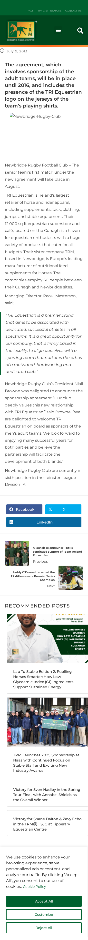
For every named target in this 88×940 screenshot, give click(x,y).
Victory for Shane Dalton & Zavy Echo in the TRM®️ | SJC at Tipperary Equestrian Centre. (47, 824)
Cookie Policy (34, 886)
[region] (44, 892)
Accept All (44, 901)
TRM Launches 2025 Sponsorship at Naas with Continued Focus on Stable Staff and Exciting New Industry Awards (46, 763)
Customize (44, 914)
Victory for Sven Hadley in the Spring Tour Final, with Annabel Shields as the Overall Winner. (46, 794)
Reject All (44, 928)
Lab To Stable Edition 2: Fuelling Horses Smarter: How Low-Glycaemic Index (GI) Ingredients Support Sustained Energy (43, 679)
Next (33, 579)
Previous (57, 555)
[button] (58, 30)
